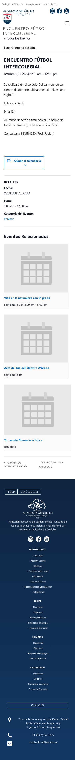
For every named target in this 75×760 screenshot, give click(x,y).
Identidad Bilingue (38, 617)
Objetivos (38, 566)
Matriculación (50, 4)
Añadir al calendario (27, 161)
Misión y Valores (38, 561)
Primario (9, 219)
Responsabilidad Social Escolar (38, 587)
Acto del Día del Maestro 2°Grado (26, 368)
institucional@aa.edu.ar (43, 742)
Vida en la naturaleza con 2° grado (27, 298)
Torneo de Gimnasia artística (23, 440)
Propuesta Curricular (38, 628)
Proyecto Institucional (38, 571)
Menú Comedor (29, 491)
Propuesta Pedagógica (38, 623)
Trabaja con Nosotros (12, 4)
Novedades (38, 607)
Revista (11, 491)
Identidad (38, 555)
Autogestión (32, 4)
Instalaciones (38, 592)
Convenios (38, 576)
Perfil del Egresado (38, 658)
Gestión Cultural (38, 581)
